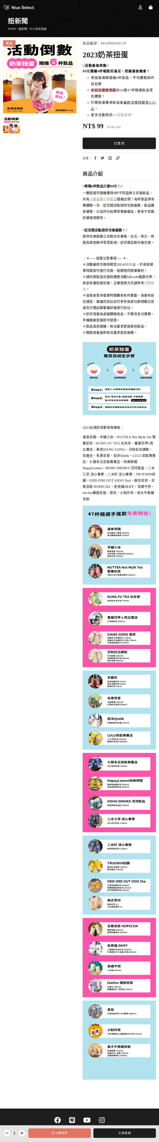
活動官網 (124, 115)
